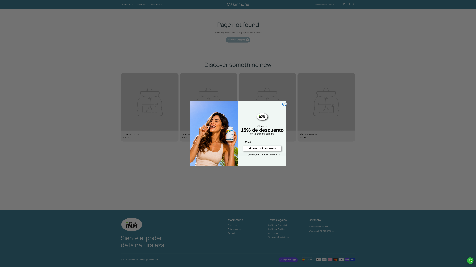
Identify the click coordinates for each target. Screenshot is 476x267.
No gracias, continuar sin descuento (262, 154)
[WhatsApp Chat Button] (470, 260)
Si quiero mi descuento (262, 148)
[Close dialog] (284, 104)
